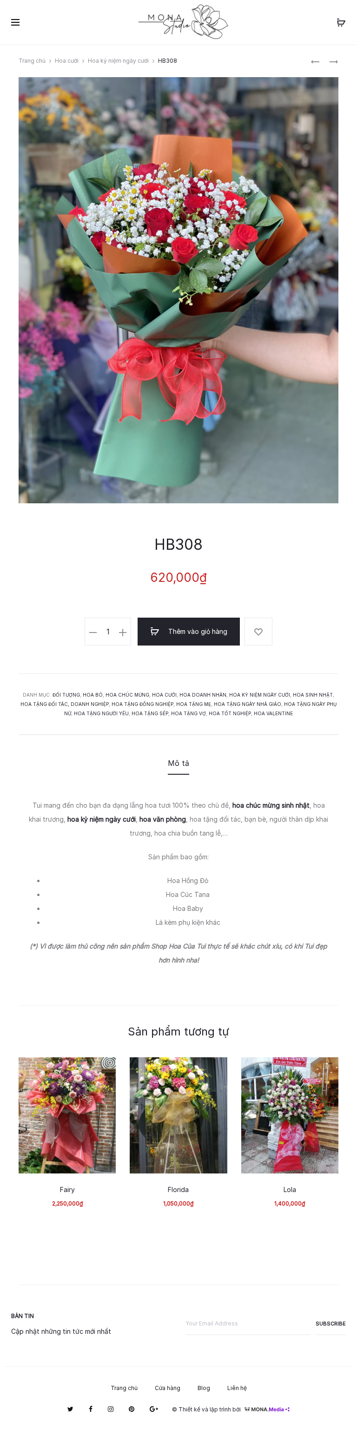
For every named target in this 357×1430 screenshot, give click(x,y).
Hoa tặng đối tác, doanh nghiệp (64, 704)
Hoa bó (93, 695)
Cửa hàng (167, 1387)
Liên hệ (237, 1387)
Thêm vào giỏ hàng (196, 631)
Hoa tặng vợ (188, 713)
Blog (204, 1387)
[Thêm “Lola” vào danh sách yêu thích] (326, 1069)
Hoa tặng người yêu (101, 713)
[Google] (154, 1409)
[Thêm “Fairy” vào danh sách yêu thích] (104, 1069)
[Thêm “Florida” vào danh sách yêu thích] (215, 1069)
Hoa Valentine (273, 713)
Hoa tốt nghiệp (230, 713)
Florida (178, 1189)
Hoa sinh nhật (313, 695)
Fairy (67, 1189)
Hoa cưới (67, 60)
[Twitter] (70, 1409)
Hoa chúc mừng (127, 695)
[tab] (178, 763)
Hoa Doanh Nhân (202, 695)
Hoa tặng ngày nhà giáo (247, 704)
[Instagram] (110, 1409)
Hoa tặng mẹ (193, 704)
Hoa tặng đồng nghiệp (142, 704)
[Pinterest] (131, 1409)
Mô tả (178, 763)
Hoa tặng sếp (150, 713)
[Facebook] (91, 1409)
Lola (290, 1189)
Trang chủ (32, 60)
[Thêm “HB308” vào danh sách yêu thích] (258, 632)
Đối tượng (66, 695)
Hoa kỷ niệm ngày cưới (118, 60)
